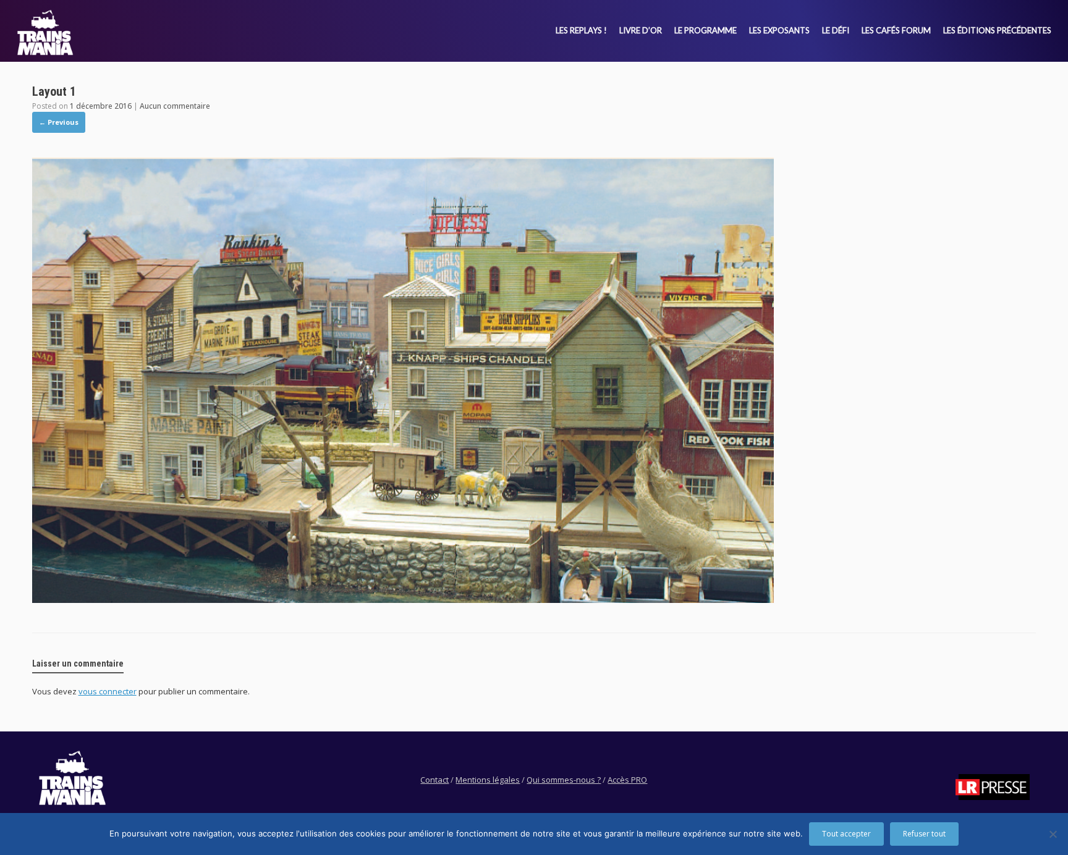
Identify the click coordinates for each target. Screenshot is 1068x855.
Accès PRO (627, 779)
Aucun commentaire (175, 106)
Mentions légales (488, 779)
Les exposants (779, 30)
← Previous (58, 122)
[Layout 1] (403, 599)
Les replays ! (581, 30)
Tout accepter (846, 833)
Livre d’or (640, 30)
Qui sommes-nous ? (564, 779)
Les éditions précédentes (997, 30)
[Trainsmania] (45, 32)
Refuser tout (924, 833)
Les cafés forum (896, 30)
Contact (434, 779)
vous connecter (107, 691)
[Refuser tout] (1052, 834)
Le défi (835, 30)
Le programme (705, 30)
